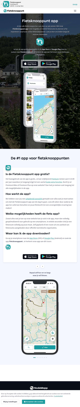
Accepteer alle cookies (34, 402)
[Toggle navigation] (75, 11)
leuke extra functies (54, 182)
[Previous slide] (37, 266)
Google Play (49, 238)
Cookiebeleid (58, 396)
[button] (34, 357)
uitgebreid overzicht (34, 199)
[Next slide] (42, 266)
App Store (33, 238)
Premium (55, 179)
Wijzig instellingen (10, 402)
